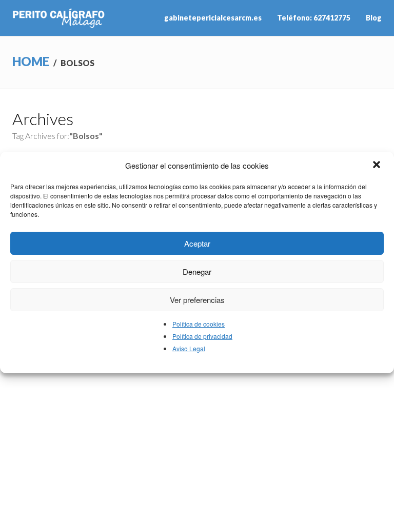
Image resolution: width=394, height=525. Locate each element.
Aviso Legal (188, 348)
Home (30, 61)
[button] (377, 165)
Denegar (197, 271)
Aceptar (197, 243)
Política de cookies (198, 323)
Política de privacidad (202, 336)
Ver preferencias (197, 299)
